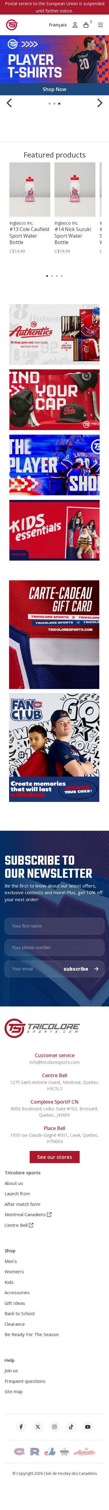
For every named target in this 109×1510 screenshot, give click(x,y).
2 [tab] (54, 103)
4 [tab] (61, 275)
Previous (9, 102)
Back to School (20, 1313)
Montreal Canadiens (26, 1214)
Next (99, 102)
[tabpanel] (54, 65)
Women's (14, 1271)
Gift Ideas (15, 1303)
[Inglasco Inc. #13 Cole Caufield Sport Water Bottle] (29, 189)
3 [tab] (59, 103)
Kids (9, 1282)
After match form (22, 1204)
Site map (14, 1391)
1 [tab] (49, 103)
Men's (11, 1261)
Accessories (17, 1292)
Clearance (15, 1324)
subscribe (76, 968)
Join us (11, 1370)
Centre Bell (17, 1225)
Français (58, 25)
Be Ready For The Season (32, 1334)
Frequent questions (25, 1381)
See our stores (54, 1157)
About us (14, 1183)
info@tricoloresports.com (55, 1062)
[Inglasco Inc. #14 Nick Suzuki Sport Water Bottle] (74, 189)
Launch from (17, 1193)
